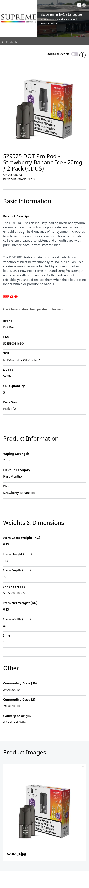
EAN (6, 337)
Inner (7, 635)
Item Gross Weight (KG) (21, 538)
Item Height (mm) (17, 554)
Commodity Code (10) (20, 683)
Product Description (19, 216)
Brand (8, 321)
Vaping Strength (16, 454)
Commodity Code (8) (19, 699)
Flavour (9, 486)
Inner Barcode (14, 586)
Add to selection (58, 54)
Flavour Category (16, 470)
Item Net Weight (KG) (20, 603)
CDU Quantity (14, 386)
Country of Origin (17, 716)
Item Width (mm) (17, 619)
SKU (6, 353)
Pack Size (10, 402)
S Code (8, 370)
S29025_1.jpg (16, 854)
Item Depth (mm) (17, 570)
